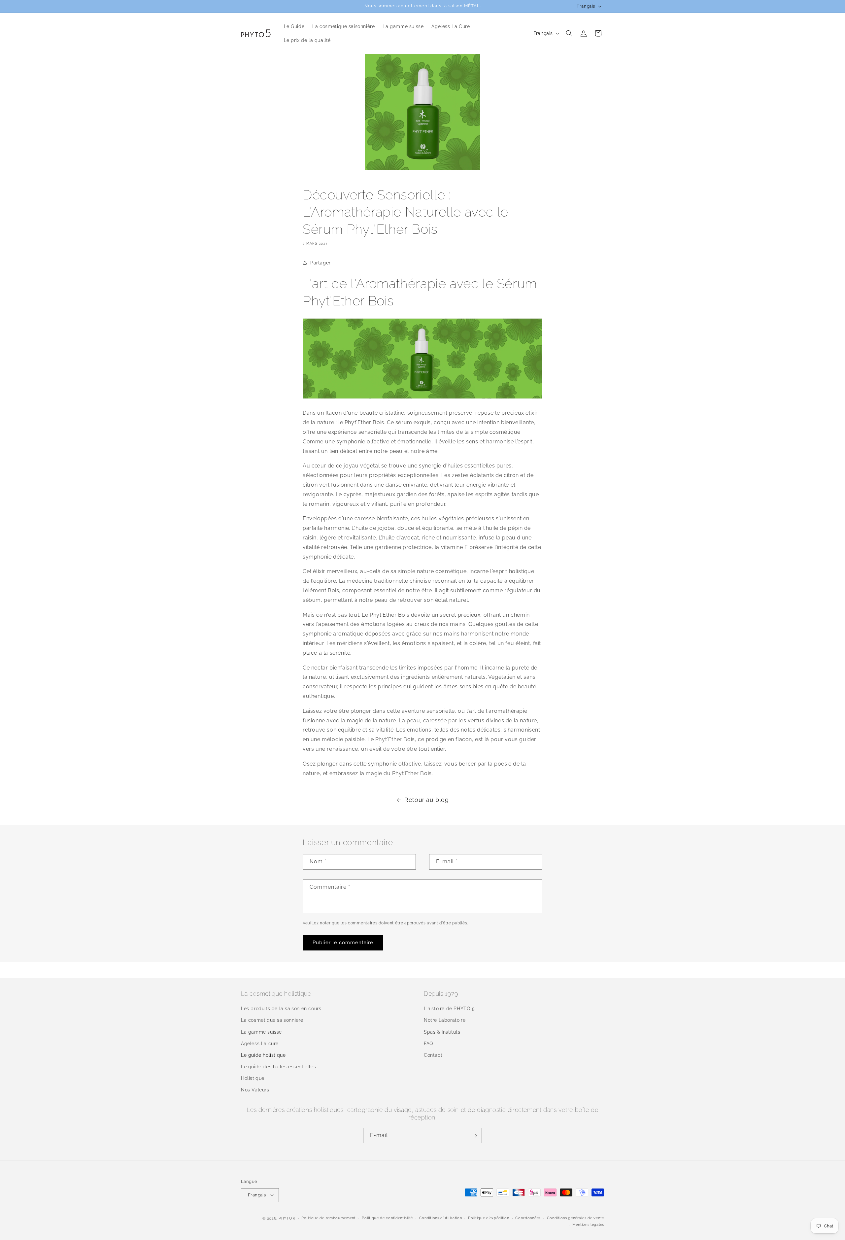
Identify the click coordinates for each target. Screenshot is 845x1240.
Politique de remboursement (328, 1218)
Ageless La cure (260, 1043)
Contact (433, 1055)
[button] (569, 33)
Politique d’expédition (488, 1218)
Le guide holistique (263, 1055)
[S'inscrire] (474, 1136)
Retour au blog (426, 799)
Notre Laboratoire (444, 1020)
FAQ (428, 1043)
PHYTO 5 (287, 1218)
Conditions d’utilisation (440, 1218)
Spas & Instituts (442, 1032)
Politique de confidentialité (387, 1218)
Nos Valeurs (255, 1090)
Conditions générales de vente (575, 1218)
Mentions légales (588, 1225)
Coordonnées (528, 1218)
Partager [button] (320, 262)
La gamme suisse (261, 1032)
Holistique (252, 1078)
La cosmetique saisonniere (272, 1020)
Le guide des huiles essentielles (278, 1067)
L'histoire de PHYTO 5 (449, 1009)
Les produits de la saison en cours (281, 1009)
